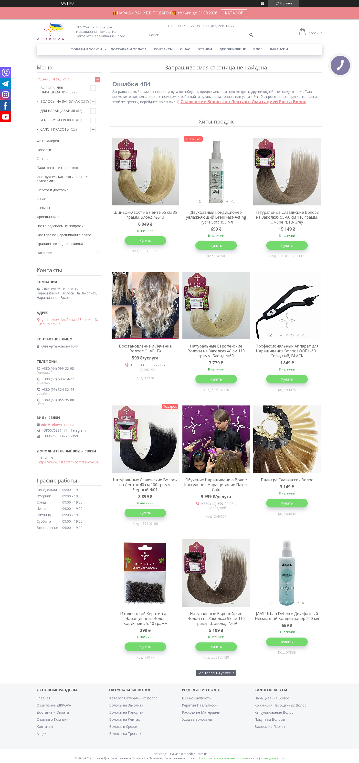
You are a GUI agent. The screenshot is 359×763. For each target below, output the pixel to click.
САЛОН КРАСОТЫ (55, 129)
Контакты (163, 49)
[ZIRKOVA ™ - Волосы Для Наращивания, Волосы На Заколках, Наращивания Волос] (53, 31)
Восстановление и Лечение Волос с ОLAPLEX (145, 348)
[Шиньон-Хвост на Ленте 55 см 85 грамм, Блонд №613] (145, 171)
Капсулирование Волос (273, 712)
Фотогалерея (48, 140)
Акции (41, 733)
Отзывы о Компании (54, 719)
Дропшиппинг (232, 49)
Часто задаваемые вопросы (60, 226)
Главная (43, 698)
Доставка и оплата (128, 49)
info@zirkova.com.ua (57, 425)
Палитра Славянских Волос (287, 479)
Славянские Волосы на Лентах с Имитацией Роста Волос (243, 101)
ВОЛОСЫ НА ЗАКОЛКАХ (60, 101)
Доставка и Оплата (53, 712)
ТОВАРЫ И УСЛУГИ (53, 79)
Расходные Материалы (201, 712)
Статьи (43, 158)
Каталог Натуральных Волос (133, 698)
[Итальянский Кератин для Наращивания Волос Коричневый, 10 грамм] (145, 573)
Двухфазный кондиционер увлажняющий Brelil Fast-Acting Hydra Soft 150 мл (216, 217)
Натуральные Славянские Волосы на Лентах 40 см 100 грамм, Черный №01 (145, 484)
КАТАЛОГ (234, 13)
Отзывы (204, 49)
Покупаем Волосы (269, 719)
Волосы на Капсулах (126, 712)
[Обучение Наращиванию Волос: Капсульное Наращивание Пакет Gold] (216, 439)
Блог (258, 49)
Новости (44, 149)
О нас (185, 49)
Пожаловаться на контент (216, 758)
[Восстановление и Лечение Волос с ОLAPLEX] (145, 305)
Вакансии (279, 49)
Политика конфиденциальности (261, 758)
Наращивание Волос (271, 698)
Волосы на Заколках (126, 705)
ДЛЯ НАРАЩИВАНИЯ (57, 110)
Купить (145, 240)
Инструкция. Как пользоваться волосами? (62, 178)
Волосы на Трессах (125, 733)
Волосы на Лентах (124, 719)
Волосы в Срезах (123, 726)
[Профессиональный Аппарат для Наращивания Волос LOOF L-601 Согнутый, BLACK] (287, 305)
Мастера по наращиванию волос (64, 235)
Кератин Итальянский (200, 705)
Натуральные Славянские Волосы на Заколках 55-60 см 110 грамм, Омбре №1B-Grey (286, 217)
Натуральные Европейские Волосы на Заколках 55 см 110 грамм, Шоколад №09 (216, 618)
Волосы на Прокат (269, 726)
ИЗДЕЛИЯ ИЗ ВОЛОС (57, 120)
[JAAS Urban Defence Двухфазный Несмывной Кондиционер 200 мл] (287, 573)
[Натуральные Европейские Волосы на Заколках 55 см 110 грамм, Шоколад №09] (216, 573)
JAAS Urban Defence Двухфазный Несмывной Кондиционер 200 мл (287, 616)
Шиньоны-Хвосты (196, 698)
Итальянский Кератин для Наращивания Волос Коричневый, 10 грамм (145, 618)
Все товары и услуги (214, 673)
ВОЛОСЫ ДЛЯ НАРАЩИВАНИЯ (53, 89)
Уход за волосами (197, 719)
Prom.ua (202, 754)
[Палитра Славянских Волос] (287, 439)
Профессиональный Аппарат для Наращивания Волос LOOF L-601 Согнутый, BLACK (286, 351)
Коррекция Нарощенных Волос (280, 705)
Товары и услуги (86, 49)
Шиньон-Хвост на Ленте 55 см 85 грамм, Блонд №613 (145, 215)
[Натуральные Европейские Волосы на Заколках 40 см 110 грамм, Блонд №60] (216, 305)
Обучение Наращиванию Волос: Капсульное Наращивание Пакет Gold (216, 484)
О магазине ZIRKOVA (54, 705)
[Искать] (251, 35)
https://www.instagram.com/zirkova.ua (68, 462)
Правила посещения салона (60, 243)
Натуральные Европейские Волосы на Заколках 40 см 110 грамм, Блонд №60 (216, 351)
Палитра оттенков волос (58, 167)
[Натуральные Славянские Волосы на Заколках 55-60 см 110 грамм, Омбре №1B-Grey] (287, 171)
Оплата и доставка (52, 190)
